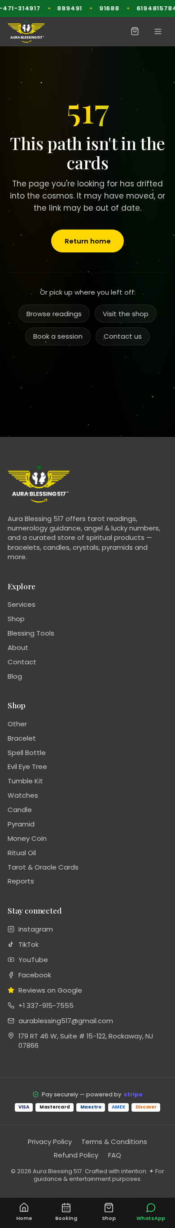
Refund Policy (76, 1155)
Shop (16, 618)
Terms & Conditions (114, 1141)
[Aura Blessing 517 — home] (26, 31)
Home (24, 1218)
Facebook (34, 975)
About (18, 647)
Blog (15, 676)
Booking (66, 1218)
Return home (88, 241)
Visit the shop (126, 313)
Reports (21, 881)
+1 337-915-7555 (46, 1005)
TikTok (28, 944)
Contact (22, 662)
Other (17, 724)
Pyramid (21, 824)
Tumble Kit (25, 781)
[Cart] (135, 31)
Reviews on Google (50, 990)
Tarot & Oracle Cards (43, 867)
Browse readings (54, 313)
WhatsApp (150, 1218)
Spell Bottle (27, 752)
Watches (23, 795)
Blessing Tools (31, 633)
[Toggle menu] (158, 31)
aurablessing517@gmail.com (65, 1020)
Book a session (58, 336)
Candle (20, 809)
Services (21, 604)
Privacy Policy (50, 1141)
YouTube (33, 959)
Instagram (35, 929)
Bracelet (22, 738)
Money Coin (27, 838)
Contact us (123, 336)
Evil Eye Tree (27, 766)
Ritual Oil (22, 852)
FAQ (114, 1155)
